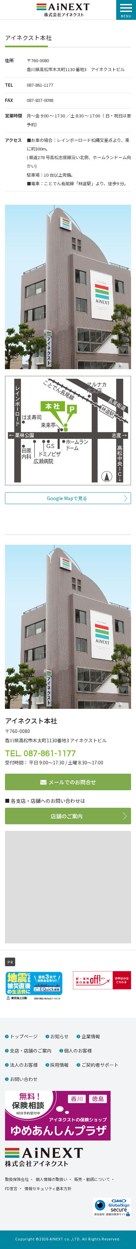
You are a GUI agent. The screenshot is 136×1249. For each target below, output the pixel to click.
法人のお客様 (24, 1064)
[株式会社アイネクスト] (63, 6)
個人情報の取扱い (51, 1179)
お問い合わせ (24, 1079)
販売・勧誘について (92, 1179)
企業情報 (91, 1036)
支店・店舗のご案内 (30, 1050)
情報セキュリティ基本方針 (48, 1188)
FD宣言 (11, 1188)
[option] (34, 986)
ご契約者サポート (100, 1064)
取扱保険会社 (17, 1179)
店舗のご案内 (67, 816)
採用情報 (59, 1064)
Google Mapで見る (67, 498)
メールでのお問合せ (72, 782)
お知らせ (59, 1036)
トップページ (24, 1036)
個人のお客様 (78, 1050)
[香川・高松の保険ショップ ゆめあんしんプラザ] (58, 1114)
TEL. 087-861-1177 (40, 754)
